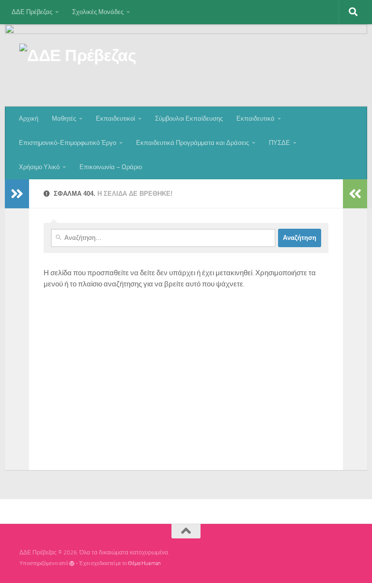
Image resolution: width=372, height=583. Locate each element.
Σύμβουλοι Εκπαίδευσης (189, 118)
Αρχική (28, 118)
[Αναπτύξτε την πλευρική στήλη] (17, 193)
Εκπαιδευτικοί (115, 118)
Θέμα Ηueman (144, 563)
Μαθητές (64, 118)
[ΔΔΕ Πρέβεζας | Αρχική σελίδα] (77, 59)
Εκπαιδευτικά (255, 118)
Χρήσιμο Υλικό (39, 167)
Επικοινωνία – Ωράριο (110, 167)
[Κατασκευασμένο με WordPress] (72, 563)
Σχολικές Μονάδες (98, 12)
